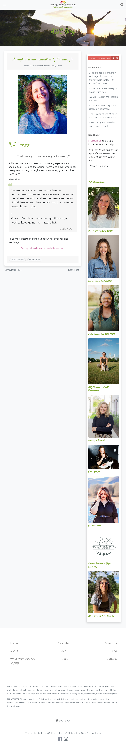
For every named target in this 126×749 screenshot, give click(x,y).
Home (14, 643)
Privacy (63, 658)
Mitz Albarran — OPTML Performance (98, 389)
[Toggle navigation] (4, 4)
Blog (114, 651)
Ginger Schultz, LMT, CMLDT (101, 230)
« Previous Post (12, 269)
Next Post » (74, 269)
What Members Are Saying (22, 661)
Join (63, 651)
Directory (111, 643)
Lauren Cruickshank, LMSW (100, 281)
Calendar (63, 643)
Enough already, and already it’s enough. (43, 248)
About (14, 651)
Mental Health (35, 260)
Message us (94, 140)
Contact (111, 658)
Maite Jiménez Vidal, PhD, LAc (101, 616)
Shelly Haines (56, 66)
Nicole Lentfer (94, 471)
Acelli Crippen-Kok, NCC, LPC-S (101, 334)
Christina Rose (94, 525)
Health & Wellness (17, 260)
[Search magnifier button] (117, 58)
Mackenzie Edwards (96, 440)
